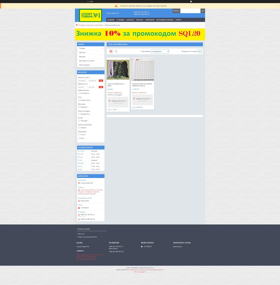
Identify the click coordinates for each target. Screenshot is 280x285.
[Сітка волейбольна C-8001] (118, 70)
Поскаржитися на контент (136, 270)
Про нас (139, 20)
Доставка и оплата (165, 20)
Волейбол (99, 25)
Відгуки (82, 57)
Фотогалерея (84, 65)
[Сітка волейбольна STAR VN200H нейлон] (142, 70)
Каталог (130, 20)
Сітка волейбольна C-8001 (116, 85)
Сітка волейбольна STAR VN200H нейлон (142, 85)
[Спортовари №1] (90, 15)
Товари (82, 48)
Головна (120, 20)
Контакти (150, 20)
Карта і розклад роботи (87, 237)
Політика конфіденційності (155, 270)
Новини (110, 20)
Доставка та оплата (86, 61)
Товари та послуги (86, 25)
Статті (178, 20)
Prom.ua (151, 268)
